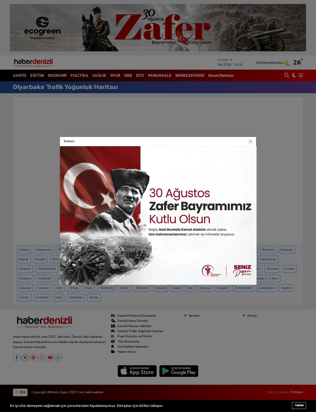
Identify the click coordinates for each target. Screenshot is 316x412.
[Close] (250, 141)
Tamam (299, 405)
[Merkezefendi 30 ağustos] (158, 215)
